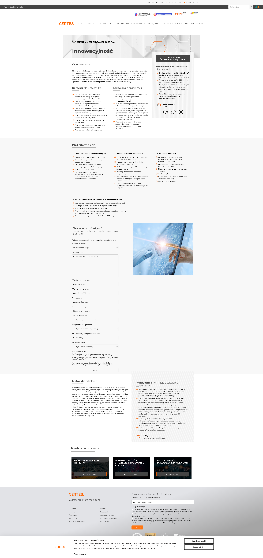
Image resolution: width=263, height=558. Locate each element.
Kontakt (103, 509)
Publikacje (73, 515)
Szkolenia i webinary (77, 521)
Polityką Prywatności (172, 514)
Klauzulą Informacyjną (97, 363)
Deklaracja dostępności (109, 518)
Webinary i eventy (107, 515)
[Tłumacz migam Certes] (257, 7)
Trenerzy (72, 512)
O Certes (72, 509)
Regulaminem (88, 365)
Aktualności (73, 518)
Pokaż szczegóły (80, 554)
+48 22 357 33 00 (174, 2)
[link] (84, 19)
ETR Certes (104, 521)
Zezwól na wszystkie (199, 541)
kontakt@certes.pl (192, 2)
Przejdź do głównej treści (13, 7)
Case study (104, 512)
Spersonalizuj (198, 547)
